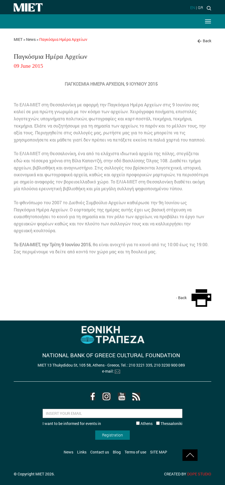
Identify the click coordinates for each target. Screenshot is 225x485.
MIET (18, 39)
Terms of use (135, 452)
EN (192, 7)
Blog (117, 452)
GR (200, 7)
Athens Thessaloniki (161, 423)
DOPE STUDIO (199, 474)
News (31, 39)
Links (81, 452)
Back (207, 40)
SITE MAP (158, 452)
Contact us (99, 452)
